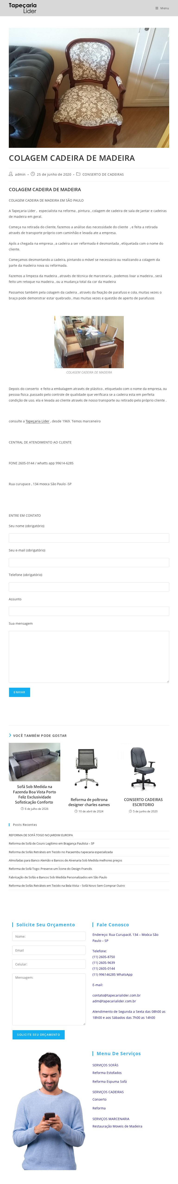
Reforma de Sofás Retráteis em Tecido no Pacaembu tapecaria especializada (61, 852)
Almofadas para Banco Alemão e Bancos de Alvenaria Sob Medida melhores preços (65, 860)
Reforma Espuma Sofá (109, 1081)
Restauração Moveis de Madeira (117, 1126)
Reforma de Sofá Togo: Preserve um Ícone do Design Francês (50, 869)
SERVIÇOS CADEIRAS (108, 1092)
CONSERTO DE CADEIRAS (103, 174)
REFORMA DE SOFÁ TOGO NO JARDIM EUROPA (41, 835)
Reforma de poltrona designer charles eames (89, 802)
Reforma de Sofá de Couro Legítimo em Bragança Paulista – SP (51, 843)
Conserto (99, 1099)
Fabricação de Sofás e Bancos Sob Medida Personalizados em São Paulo (58, 877)
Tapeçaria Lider (37, 421)
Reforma (99, 1108)
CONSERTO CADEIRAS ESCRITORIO (143, 802)
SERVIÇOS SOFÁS (105, 1065)
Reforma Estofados (107, 1072)
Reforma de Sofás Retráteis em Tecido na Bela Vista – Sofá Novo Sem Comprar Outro (67, 885)
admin (20, 174)
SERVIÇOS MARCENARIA (110, 1119)
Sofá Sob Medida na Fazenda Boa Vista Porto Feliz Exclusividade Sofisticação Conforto (34, 794)
